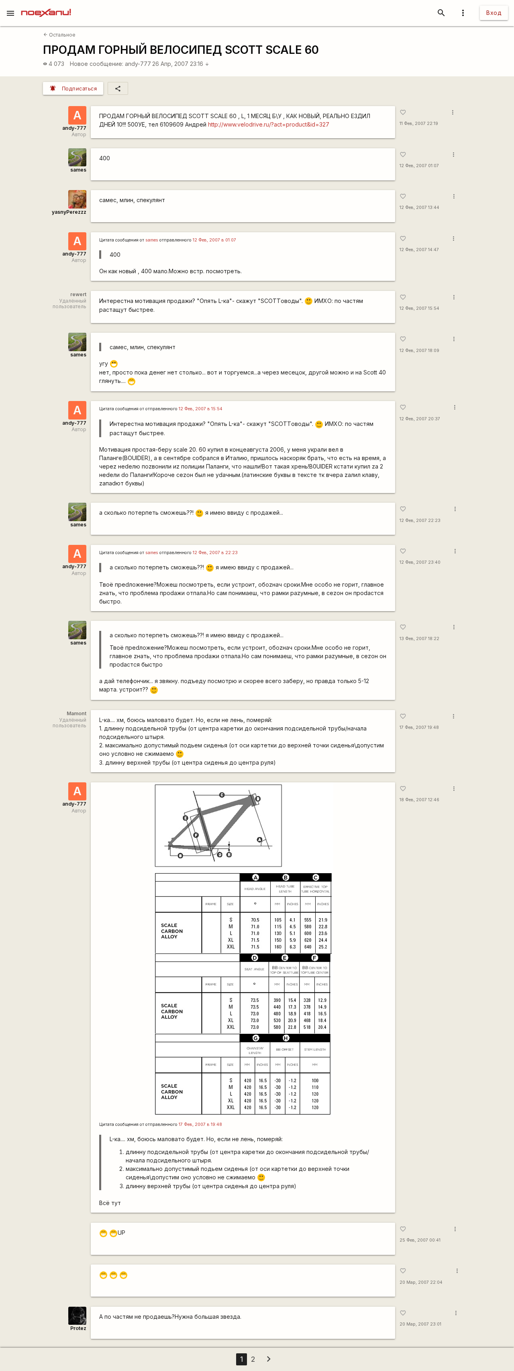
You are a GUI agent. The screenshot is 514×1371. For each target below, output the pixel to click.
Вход (494, 12)
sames (78, 170)
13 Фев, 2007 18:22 (419, 638)
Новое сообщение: (96, 63)
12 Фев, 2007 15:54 (419, 308)
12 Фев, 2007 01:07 (419, 165)
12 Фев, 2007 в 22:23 (215, 552)
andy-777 (138, 63)
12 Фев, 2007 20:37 (420, 419)
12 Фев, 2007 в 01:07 (214, 240)
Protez (78, 1328)
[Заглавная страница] (46, 5)
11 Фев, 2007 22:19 (419, 123)
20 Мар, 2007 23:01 (420, 1324)
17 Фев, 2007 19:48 (419, 727)
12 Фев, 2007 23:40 (420, 562)
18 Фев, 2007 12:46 (419, 799)
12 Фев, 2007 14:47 (419, 249)
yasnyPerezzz (69, 212)
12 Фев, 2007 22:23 (420, 520)
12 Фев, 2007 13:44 (419, 207)
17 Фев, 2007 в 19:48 (200, 1124)
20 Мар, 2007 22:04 (421, 1282)
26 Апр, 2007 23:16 (180, 63)
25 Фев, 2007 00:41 (420, 1240)
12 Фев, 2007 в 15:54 (200, 408)
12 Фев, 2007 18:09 (419, 350)
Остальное (59, 35)
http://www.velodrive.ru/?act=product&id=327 (268, 124)
